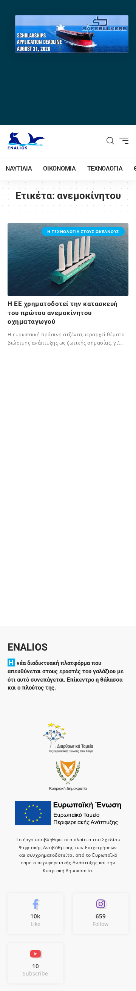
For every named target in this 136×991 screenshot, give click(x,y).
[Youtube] (35, 963)
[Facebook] (35, 913)
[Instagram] (101, 913)
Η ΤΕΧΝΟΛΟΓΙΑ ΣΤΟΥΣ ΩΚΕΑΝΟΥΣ (83, 231)
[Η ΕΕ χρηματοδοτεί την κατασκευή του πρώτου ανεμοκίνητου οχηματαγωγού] (68, 259)
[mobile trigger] (122, 141)
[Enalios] (26, 140)
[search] (110, 141)
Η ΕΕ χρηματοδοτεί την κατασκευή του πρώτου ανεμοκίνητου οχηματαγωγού (63, 313)
